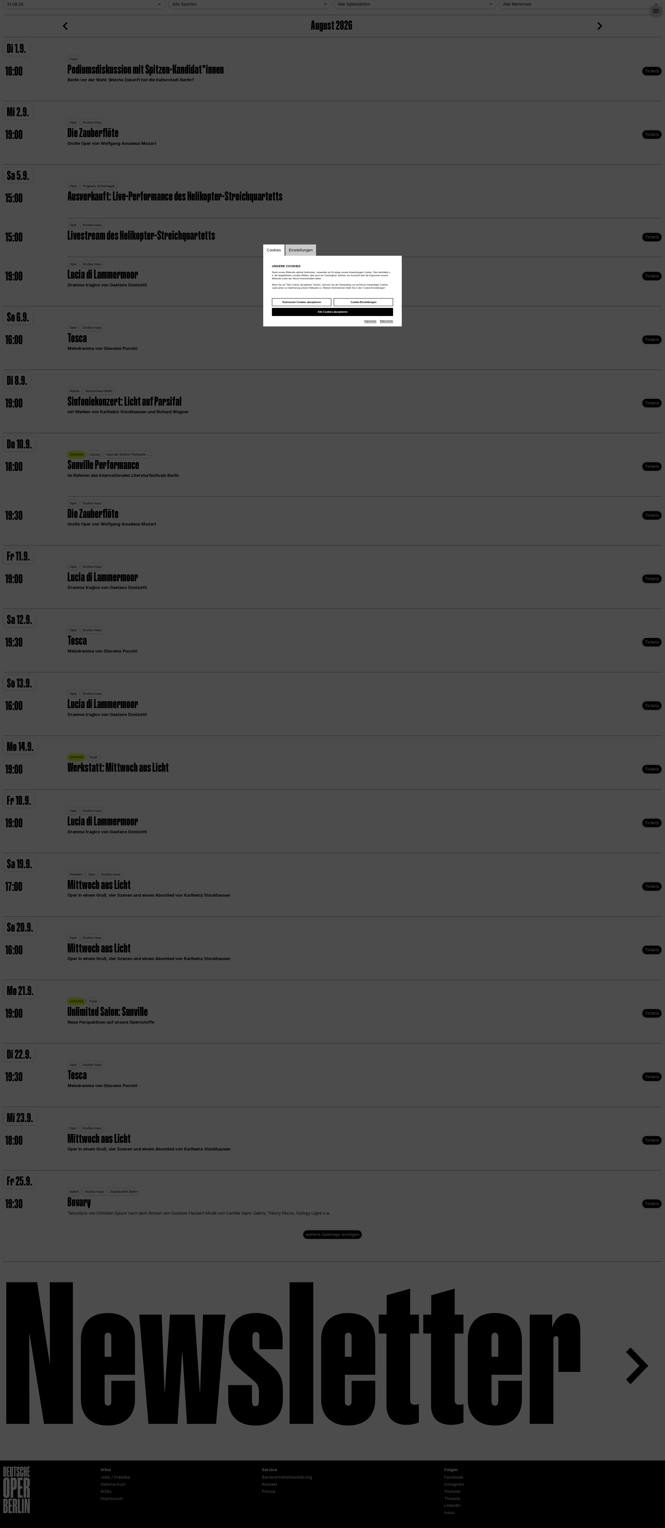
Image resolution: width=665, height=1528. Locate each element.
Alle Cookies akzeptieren (333, 311)
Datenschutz (386, 321)
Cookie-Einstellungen (363, 302)
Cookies (274, 250)
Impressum (370, 321)
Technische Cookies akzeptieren (301, 302)
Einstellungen (301, 250)
